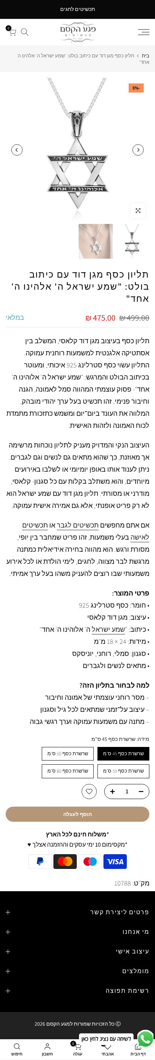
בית (145, 55)
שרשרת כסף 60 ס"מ (67, 771)
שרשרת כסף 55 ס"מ (123, 771)
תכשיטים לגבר (78, 525)
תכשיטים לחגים (77, 9)
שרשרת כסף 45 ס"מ (123, 753)
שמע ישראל (108, 629)
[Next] (17, 150)
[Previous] (138, 150)
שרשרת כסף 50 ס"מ (67, 753)
